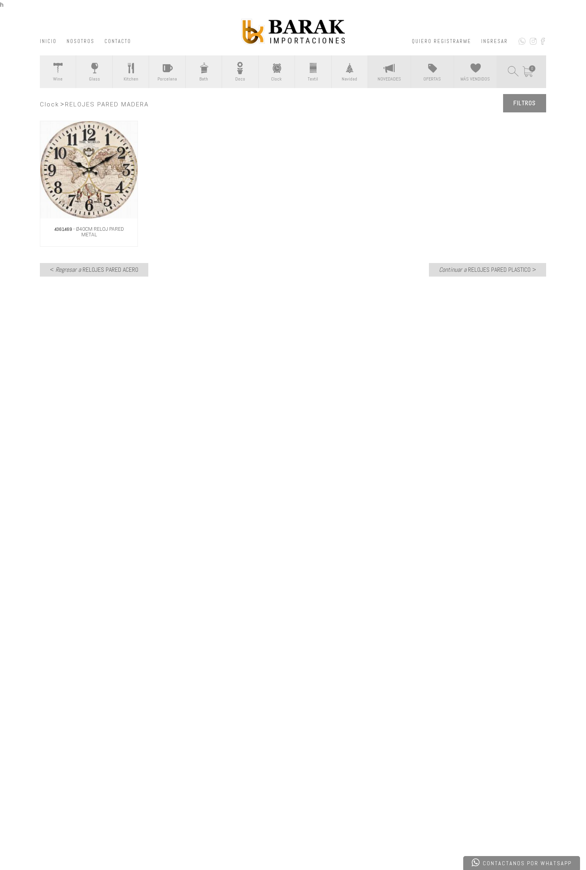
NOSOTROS (80, 41)
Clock (49, 104)
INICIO (48, 41)
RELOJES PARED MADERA (107, 104)
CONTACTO (117, 41)
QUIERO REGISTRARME (441, 41)
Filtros (524, 103)
